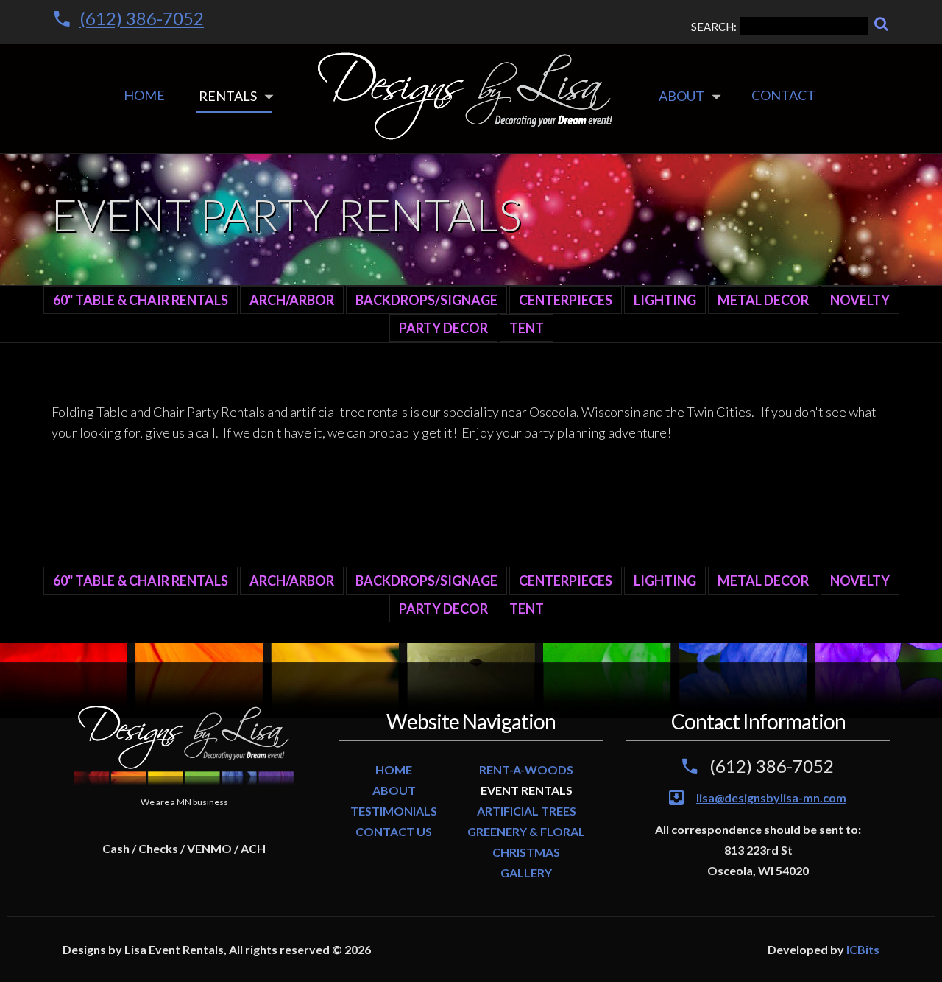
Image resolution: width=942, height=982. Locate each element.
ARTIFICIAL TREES (526, 811)
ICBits (862, 949)
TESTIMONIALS (393, 811)
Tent (526, 328)
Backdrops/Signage (426, 300)
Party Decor (443, 328)
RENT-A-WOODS (526, 769)
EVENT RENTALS (527, 790)
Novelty (860, 300)
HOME (393, 769)
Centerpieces (565, 300)
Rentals (228, 96)
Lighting (665, 300)
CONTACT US (393, 831)
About (681, 96)
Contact (783, 95)
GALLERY (526, 873)
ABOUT (394, 790)
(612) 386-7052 (141, 18)
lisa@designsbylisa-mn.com (771, 797)
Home (144, 95)
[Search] (881, 24)
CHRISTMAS (526, 852)
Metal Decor (763, 300)
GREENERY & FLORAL (526, 831)
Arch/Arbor (291, 300)
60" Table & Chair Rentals (140, 300)
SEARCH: (714, 26)
